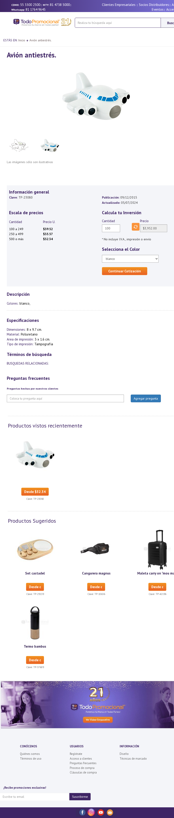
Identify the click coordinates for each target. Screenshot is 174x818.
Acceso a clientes (81, 759)
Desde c (35, 587)
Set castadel (35, 573)
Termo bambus (35, 646)
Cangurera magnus (96, 573)
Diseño (124, 754)
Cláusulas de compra (83, 772)
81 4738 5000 (60, 4)
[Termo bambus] (35, 622)
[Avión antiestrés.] (35, 454)
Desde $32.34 (35, 492)
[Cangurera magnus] (96, 549)
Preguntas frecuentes (83, 763)
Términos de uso (30, 759)
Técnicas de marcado (133, 759)
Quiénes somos (30, 754)
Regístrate (76, 754)
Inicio (21, 40)
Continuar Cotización (124, 271)
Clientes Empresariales (118, 4)
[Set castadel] (35, 549)
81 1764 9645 (36, 9)
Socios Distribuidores (154, 4)
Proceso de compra (82, 768)
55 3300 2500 (30, 4)
